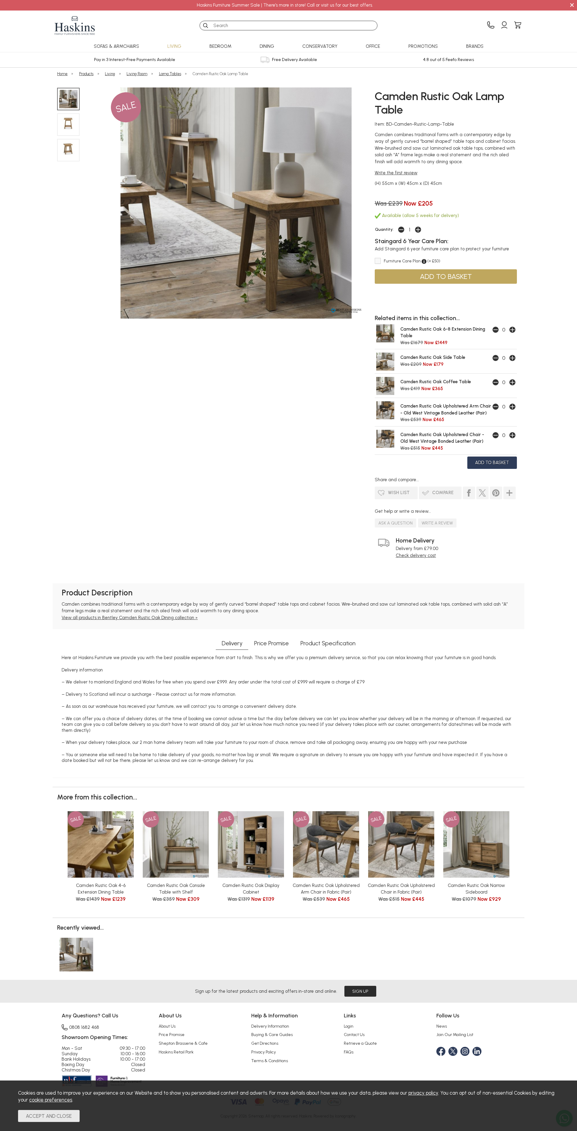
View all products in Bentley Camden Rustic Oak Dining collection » (130, 617)
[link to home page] (75, 26)
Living (174, 46)
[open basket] (517, 25)
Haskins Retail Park (176, 1052)
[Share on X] (482, 493)
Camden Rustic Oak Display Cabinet (250, 889)
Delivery (232, 643)
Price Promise (271, 643)
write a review (437, 523)
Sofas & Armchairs (116, 46)
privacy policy (423, 1093)
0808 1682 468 (84, 1027)
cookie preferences (50, 1100)
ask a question (395, 523)
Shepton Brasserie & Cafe (183, 1043)
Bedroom (220, 46)
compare (442, 492)
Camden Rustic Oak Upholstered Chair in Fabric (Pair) (401, 889)
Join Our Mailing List (454, 1034)
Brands (475, 46)
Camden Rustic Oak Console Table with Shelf (176, 889)
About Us (167, 1026)
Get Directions (264, 1043)
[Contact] (490, 25)
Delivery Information (270, 1026)
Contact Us (354, 1034)
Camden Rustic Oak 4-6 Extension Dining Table (101, 889)
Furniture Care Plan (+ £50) (412, 260)
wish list (399, 492)
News (441, 1026)
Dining (267, 46)
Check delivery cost (416, 555)
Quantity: (384, 229)
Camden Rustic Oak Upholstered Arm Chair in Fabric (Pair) (326, 889)
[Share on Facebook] (469, 493)
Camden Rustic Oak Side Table (432, 357)
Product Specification (328, 643)
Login (348, 1026)
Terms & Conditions (269, 1060)
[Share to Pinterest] (496, 493)
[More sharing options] (509, 493)
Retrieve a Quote (360, 1043)
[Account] (504, 25)
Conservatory (319, 46)
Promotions (423, 46)
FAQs (348, 1052)
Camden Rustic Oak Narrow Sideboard (476, 889)
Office (373, 46)
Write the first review (396, 173)
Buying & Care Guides (272, 1034)
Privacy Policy (263, 1052)
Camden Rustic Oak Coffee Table (435, 381)
